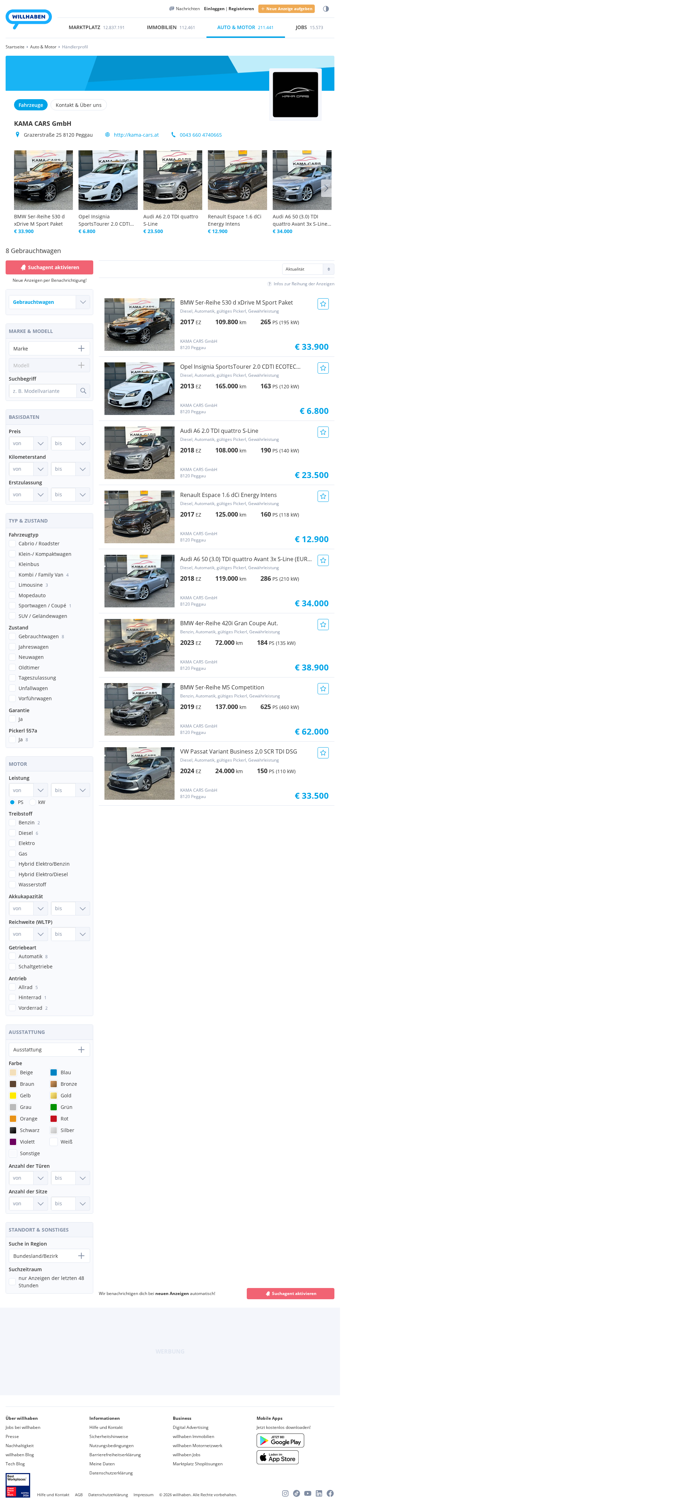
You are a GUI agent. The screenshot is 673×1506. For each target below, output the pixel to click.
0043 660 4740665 (201, 134)
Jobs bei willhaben (23, 1427)
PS (20, 802)
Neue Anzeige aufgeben (289, 8)
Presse (12, 1436)
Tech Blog (15, 1464)
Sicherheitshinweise (108, 1436)
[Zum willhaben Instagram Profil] (285, 1493)
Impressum (144, 1494)
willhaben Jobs (186, 1455)
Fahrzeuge (31, 105)
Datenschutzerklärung (111, 1473)
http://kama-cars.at (136, 134)
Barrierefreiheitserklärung (115, 1455)
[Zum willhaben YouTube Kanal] (308, 1493)
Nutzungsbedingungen (111, 1446)
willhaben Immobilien (193, 1436)
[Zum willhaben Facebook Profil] (330, 1493)
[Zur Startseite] (29, 20)
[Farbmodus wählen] (326, 9)
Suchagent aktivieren (294, 1293)
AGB (79, 1494)
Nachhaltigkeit (20, 1446)
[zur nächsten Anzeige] (326, 188)
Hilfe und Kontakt (106, 1427)
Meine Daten (102, 1464)
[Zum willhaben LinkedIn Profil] (319, 1493)
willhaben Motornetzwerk (197, 1446)
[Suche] (83, 390)
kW (41, 802)
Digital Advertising (191, 1427)
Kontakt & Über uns (79, 105)
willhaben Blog (20, 1455)
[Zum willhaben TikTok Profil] (296, 1493)
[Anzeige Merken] (323, 303)
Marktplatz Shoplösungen (198, 1464)
